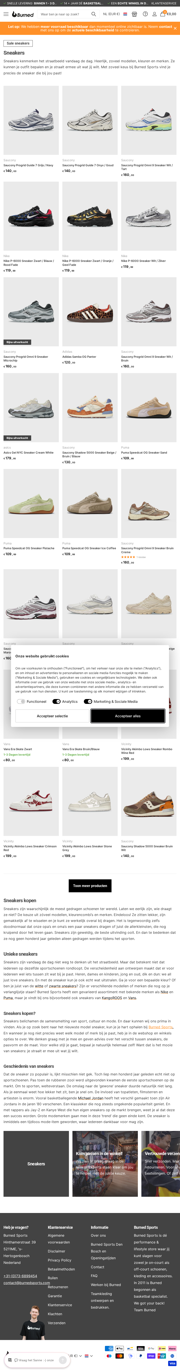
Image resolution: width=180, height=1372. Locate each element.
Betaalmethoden (61, 1269)
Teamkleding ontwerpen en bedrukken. (102, 1300)
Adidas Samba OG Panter (79, 356)
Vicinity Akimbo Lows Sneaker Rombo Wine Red (146, 751)
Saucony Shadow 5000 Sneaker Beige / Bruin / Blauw (89, 454)
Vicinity (126, 744)
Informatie (99, 1227)
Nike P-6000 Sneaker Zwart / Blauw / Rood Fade (29, 263)
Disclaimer (56, 1251)
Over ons (98, 1235)
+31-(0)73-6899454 (20, 1276)
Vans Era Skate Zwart (18, 749)
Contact (97, 1267)
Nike (7, 256)
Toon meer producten (90, 886)
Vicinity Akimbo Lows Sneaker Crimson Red (30, 848)
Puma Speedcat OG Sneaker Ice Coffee (89, 548)
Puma (125, 447)
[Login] (154, 14)
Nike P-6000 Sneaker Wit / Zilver (143, 261)
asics (7, 447)
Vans (7, 744)
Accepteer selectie (52, 716)
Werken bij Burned (106, 1285)
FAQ (94, 1276)
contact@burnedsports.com (27, 1283)
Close (175, 28)
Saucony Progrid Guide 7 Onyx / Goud (87, 165)
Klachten (55, 1314)
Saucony (10, 160)
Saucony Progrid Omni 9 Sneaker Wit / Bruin (147, 358)
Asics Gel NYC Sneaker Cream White (29, 452)
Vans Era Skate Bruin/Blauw (81, 749)
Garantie (55, 1296)
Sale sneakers (18, 43)
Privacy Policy (59, 1260)
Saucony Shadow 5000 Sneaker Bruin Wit (147, 848)
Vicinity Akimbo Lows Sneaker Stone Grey (87, 848)
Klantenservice (60, 1227)
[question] (145, 14)
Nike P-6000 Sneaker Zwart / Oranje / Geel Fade (87, 263)
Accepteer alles (128, 716)
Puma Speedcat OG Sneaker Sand (144, 452)
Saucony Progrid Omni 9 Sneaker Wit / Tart (147, 167)
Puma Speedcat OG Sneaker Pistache (29, 548)
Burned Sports (161, 1027)
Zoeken (94, 14)
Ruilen (53, 1278)
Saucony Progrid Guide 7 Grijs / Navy (28, 165)
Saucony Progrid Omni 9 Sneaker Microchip (26, 358)
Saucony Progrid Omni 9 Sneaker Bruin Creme (147, 550)
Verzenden (56, 1323)
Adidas (67, 351)
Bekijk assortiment (6, 14)
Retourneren (58, 1287)
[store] (134, 14)
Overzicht (155, 656)
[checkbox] (31, 701)
